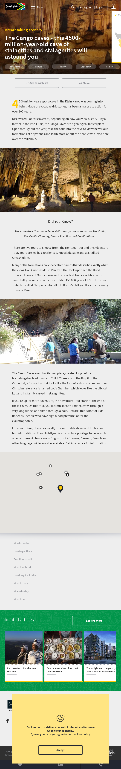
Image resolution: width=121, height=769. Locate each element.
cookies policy (81, 734)
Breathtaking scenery (23, 29)
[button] (50, 466)
